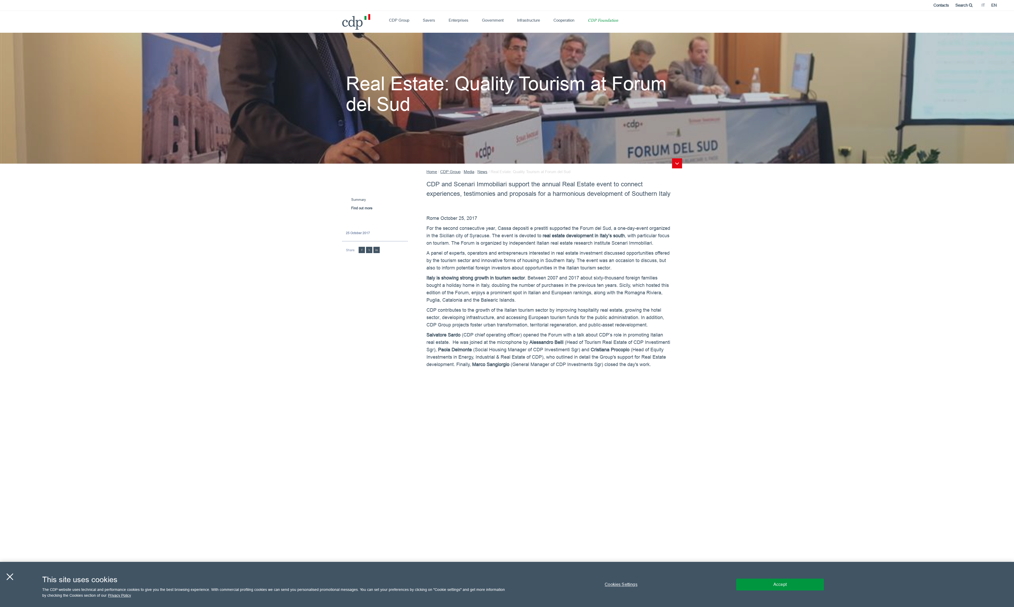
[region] (507, 584)
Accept (780, 584)
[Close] (10, 576)
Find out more (361, 208)
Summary (358, 199)
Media (469, 171)
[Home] (344, 20)
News (482, 171)
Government (493, 20)
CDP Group (399, 20)
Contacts (941, 5)
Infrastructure (528, 20)
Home (431, 171)
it (983, 5)
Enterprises (458, 20)
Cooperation (563, 20)
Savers (429, 20)
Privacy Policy (119, 595)
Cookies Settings (621, 584)
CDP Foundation (603, 21)
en (994, 5)
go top (677, 163)
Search (962, 5)
